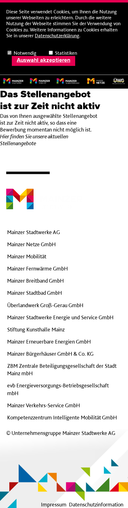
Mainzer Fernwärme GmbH (37, 268)
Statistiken (66, 53)
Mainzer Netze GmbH (31, 244)
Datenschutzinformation (96, 504)
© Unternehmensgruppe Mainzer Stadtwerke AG (60, 433)
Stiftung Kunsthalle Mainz (36, 329)
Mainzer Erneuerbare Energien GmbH (49, 341)
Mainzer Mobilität (26, 256)
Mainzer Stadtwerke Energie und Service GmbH (60, 317)
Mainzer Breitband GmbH (35, 280)
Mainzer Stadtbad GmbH (34, 292)
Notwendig (25, 53)
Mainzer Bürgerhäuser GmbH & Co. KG (50, 353)
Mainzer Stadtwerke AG (33, 232)
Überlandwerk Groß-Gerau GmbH (45, 305)
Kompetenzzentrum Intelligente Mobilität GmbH (62, 417)
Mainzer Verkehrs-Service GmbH (43, 405)
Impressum (53, 504)
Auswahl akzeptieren (43, 60)
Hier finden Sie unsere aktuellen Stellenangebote (34, 139)
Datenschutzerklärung (57, 36)
